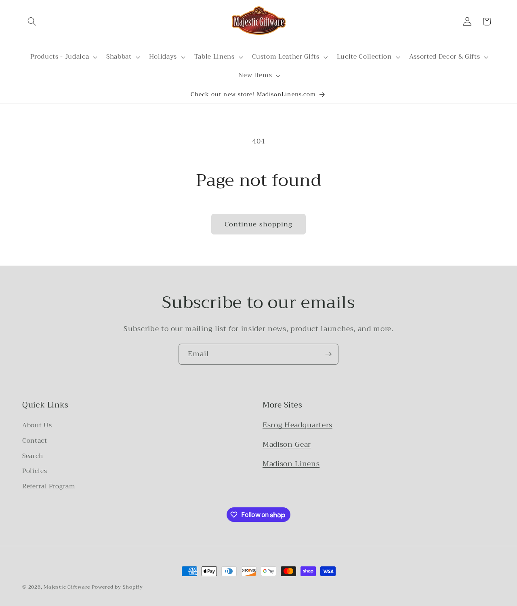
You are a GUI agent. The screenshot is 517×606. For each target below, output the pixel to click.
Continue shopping (259, 224)
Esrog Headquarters (297, 425)
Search (32, 456)
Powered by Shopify (117, 587)
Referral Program (49, 486)
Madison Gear (287, 444)
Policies (34, 471)
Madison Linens (291, 464)
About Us (37, 425)
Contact (34, 440)
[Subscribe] (328, 354)
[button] (32, 21)
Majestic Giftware (67, 587)
